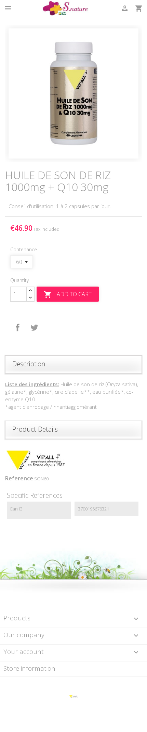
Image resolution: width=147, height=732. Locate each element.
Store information (29, 668)
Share (18, 328)
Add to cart (68, 294)
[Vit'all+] (73, 696)
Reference (19, 478)
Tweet (34, 328)
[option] (73, 93)
